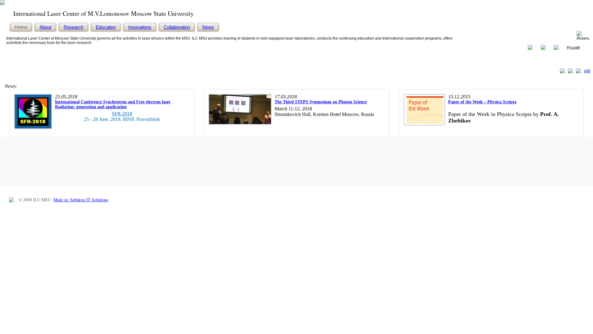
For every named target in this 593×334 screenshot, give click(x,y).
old (587, 70)
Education (106, 27)
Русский (573, 47)
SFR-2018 (122, 113)
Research (73, 27)
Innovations (139, 27)
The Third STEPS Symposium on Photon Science (321, 102)
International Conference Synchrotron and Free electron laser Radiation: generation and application (112, 104)
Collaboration (177, 27)
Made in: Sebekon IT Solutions (80, 200)
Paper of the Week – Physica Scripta (482, 102)
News (208, 27)
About (45, 27)
